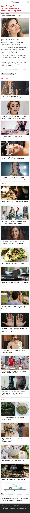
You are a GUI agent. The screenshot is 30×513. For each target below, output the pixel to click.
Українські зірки (15, 69)
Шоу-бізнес (23, 69)
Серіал (6, 69)
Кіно (10, 69)
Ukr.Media (17, 44)
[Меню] (28, 2)
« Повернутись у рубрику (7, 74)
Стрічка (17, 74)
